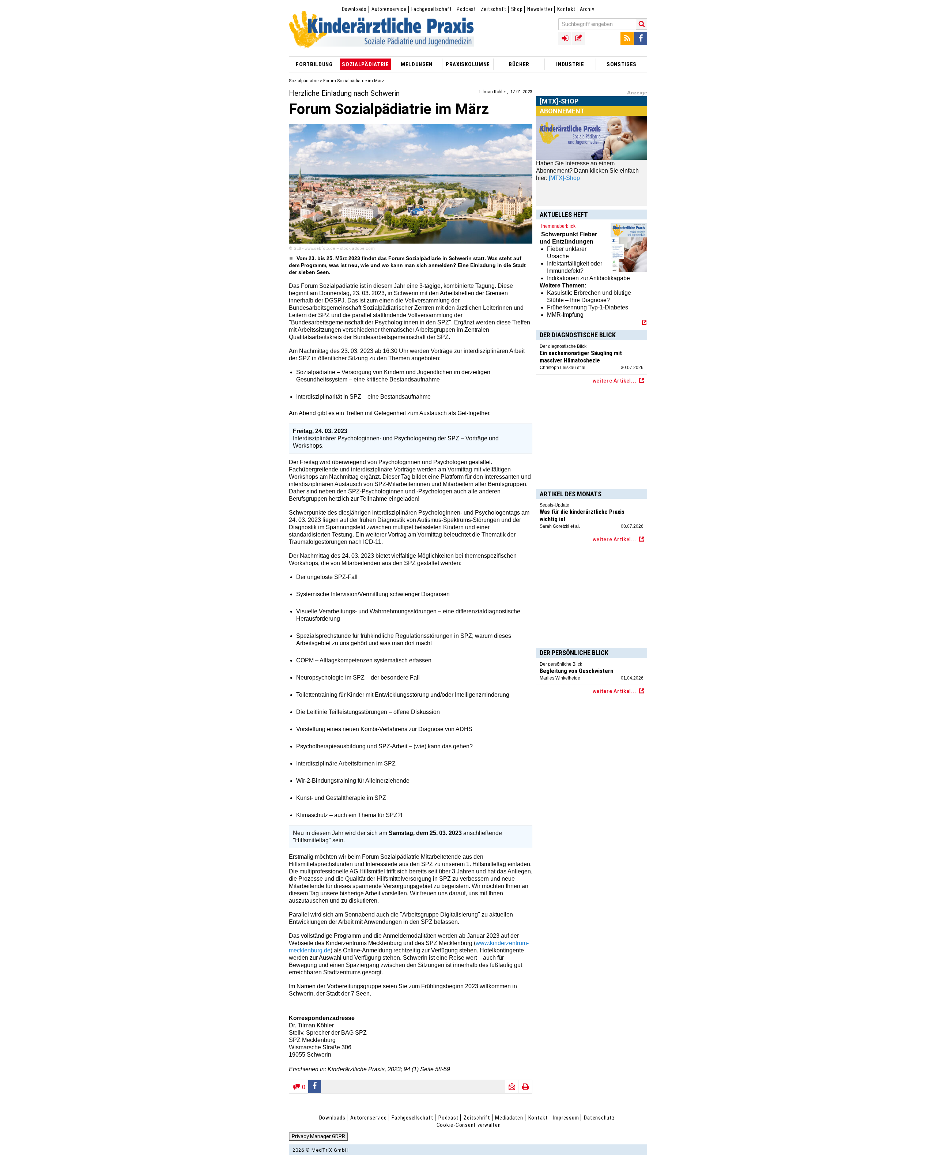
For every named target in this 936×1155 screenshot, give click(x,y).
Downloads (354, 9)
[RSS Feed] (627, 38)
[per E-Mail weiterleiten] (511, 1086)
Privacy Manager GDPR (318, 1136)
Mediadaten (509, 1117)
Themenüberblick (557, 226)
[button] (314, 1086)
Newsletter (539, 9)
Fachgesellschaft (431, 9)
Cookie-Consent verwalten (469, 1125)
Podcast (466, 9)
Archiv (587, 9)
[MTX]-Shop (559, 109)
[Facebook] (640, 38)
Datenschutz (599, 1117)
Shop (517, 9)
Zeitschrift (493, 9)
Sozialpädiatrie (303, 80)
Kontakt (566, 9)
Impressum (566, 1117)
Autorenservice (389, 9)
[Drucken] (525, 1086)
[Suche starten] (641, 24)
